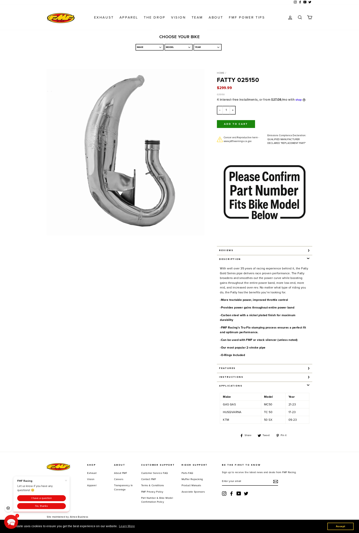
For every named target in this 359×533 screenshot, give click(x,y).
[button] (11, 522)
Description (230, 259)
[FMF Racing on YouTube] (239, 493)
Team (197, 17)
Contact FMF (148, 479)
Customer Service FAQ (154, 473)
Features (227, 368)
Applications (230, 385)
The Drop (154, 17)
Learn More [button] (127, 526)
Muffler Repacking (192, 479)
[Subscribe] (275, 481)
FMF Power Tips (247, 17)
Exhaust (104, 17)
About (216, 17)
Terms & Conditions (152, 485)
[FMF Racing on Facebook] (231, 493)
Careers (118, 479)
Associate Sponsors (193, 491)
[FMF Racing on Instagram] (224, 493)
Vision (178, 17)
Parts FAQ (187, 473)
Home (221, 72)
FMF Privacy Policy (152, 491)
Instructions (231, 377)
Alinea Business (79, 516)
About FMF (120, 473)
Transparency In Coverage (123, 487)
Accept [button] (340, 526)
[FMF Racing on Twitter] (246, 493)
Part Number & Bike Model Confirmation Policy (157, 500)
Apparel (128, 17)
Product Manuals (191, 485)
